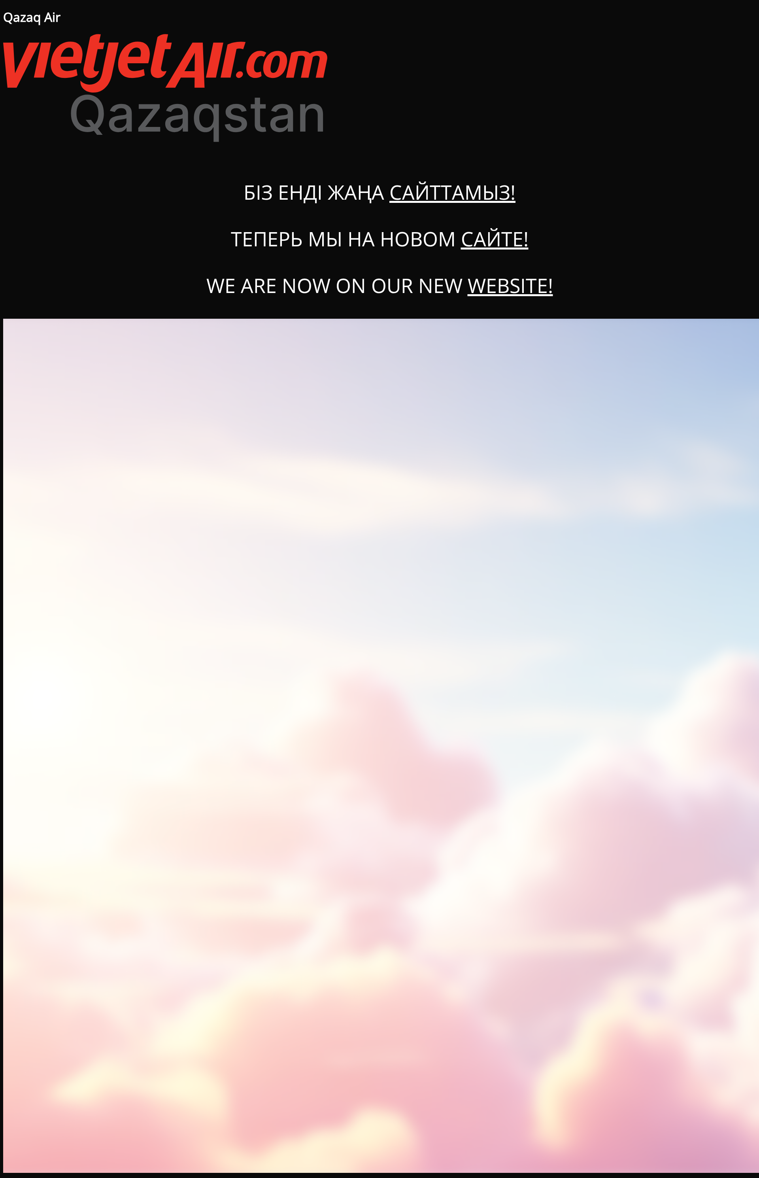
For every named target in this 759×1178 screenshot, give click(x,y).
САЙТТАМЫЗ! (452, 192)
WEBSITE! (510, 285)
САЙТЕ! (495, 238)
